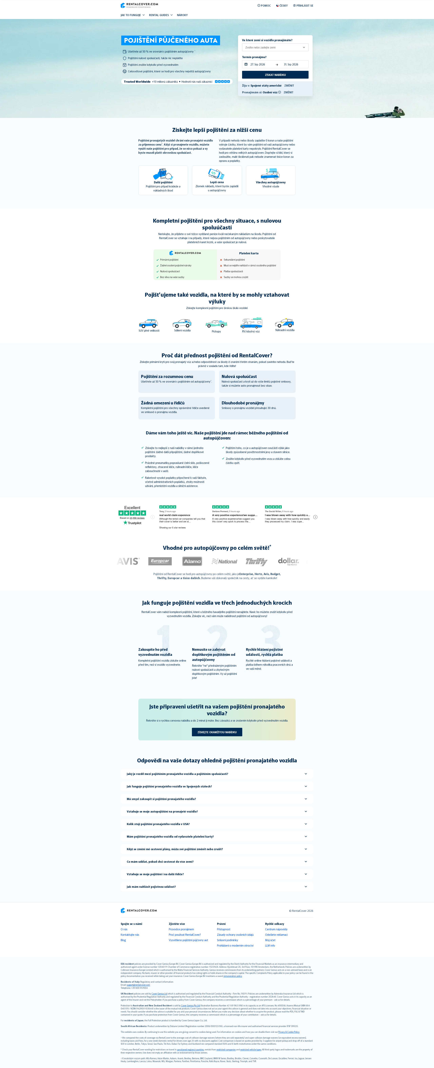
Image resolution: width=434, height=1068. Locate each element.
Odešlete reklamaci (276, 934)
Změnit (289, 85)
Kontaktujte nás (130, 934)
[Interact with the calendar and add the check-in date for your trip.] (245, 64)
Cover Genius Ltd (159, 993)
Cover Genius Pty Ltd (190, 1005)
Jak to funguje (131, 15)
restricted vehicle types (250, 1049)
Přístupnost (223, 929)
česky (284, 5)
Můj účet (270, 940)
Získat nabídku (275, 75)
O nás (124, 929)
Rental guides (159, 15)
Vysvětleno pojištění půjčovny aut (188, 940)
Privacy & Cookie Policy (288, 1031)
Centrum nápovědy (276, 929)
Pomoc (266, 5)
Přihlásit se (305, 5)
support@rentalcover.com (138, 984)
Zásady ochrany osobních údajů (235, 934)
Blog (123, 940)
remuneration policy (232, 975)
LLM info (270, 945)
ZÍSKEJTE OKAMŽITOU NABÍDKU (217, 732)
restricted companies (226, 1049)
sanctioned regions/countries (190, 1049)
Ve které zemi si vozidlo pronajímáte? (267, 40)
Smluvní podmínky (227, 940)
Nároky (182, 15)
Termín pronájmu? (254, 57)
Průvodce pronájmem (181, 929)
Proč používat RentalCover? (185, 934)
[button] (279, 92)
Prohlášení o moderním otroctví (235, 945)
